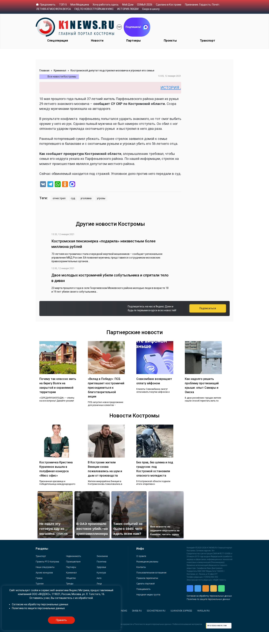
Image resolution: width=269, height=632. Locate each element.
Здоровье (101, 567)
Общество (71, 578)
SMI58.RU (137, 610)
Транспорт (207, 40)
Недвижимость (73, 556)
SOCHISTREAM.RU (156, 610)
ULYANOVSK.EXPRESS (181, 610)
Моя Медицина (79, 4)
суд (73, 198)
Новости (97, 40)
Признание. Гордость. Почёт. (202, 4)
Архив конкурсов (44, 572)
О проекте (141, 556)
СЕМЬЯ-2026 (144, 4)
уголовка (86, 198)
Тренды (69, 583)
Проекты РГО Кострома (47, 561)
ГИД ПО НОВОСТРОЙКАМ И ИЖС (94, 9)
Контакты (141, 567)
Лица (99, 583)
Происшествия (73, 561)
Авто (99, 578)
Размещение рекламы (147, 561)
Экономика (102, 556)
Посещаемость (143, 589)
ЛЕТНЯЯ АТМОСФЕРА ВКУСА (53, 9)
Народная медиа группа (148, 594)
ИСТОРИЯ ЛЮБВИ (128, 9)
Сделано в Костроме (168, 4)
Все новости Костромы (62, 76)
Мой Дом (127, 4)
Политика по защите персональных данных (208, 599)
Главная (44, 70)
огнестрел (59, 198)
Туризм (40, 583)
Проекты (170, 40)
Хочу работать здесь (106, 4)
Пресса (39, 578)
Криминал (60, 70)
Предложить (47, 4)
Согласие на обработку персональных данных (209, 596)
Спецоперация (57, 40)
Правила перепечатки (147, 578)
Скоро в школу (151, 9)
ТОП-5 (63, 4)
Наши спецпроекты (45, 567)
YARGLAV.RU (203, 610)
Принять (61, 620)
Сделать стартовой (145, 583)
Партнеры (133, 40)
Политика (101, 561)
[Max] (72, 184)
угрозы (101, 198)
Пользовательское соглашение (151, 572)
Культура (101, 572)
